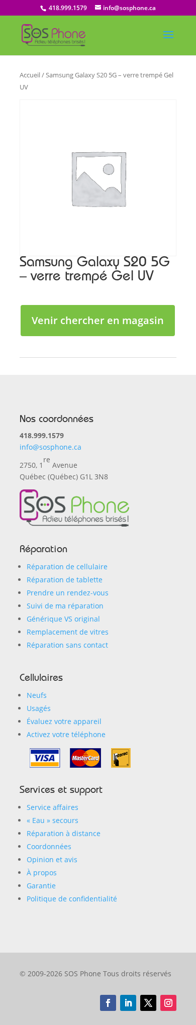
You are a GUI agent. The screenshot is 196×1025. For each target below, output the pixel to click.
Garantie (41, 885)
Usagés (39, 708)
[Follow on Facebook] (108, 1003)
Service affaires (52, 807)
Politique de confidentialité (72, 898)
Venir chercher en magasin (98, 320)
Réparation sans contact (67, 645)
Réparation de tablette (65, 579)
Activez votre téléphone (66, 734)
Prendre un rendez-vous (68, 592)
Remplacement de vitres (68, 632)
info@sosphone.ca (50, 447)
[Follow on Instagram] (168, 1003)
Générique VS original (63, 619)
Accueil (30, 74)
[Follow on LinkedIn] (128, 1003)
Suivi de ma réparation (65, 605)
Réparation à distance (64, 833)
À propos (42, 872)
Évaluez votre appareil (64, 721)
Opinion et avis (52, 859)
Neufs (37, 695)
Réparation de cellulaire (67, 566)
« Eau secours (52, 820)
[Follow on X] (148, 1003)
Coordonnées (49, 846)
